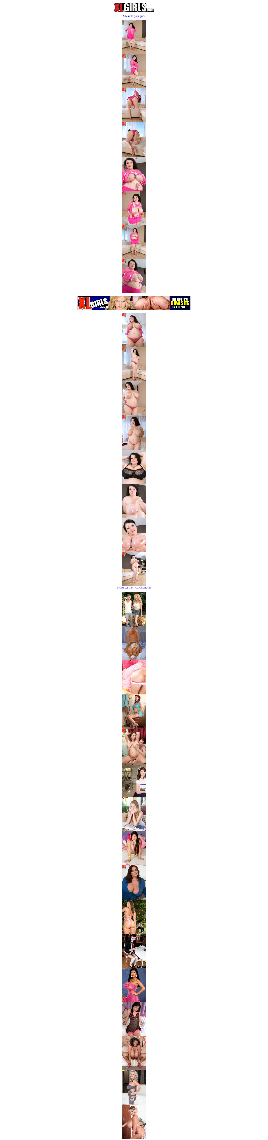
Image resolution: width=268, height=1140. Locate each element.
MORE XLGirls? (134, 587)
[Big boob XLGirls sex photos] (134, 53)
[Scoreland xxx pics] (134, 625)
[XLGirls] (134, 11)
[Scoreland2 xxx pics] (134, 659)
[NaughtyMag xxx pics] (134, 796)
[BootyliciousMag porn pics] (134, 933)
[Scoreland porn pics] (134, 1138)
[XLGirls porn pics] (134, 898)
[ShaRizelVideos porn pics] (134, 967)
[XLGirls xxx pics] (134, 762)
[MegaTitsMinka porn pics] (134, 1001)
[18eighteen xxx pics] (134, 693)
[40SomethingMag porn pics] (134, 1103)
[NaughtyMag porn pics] (134, 1035)
